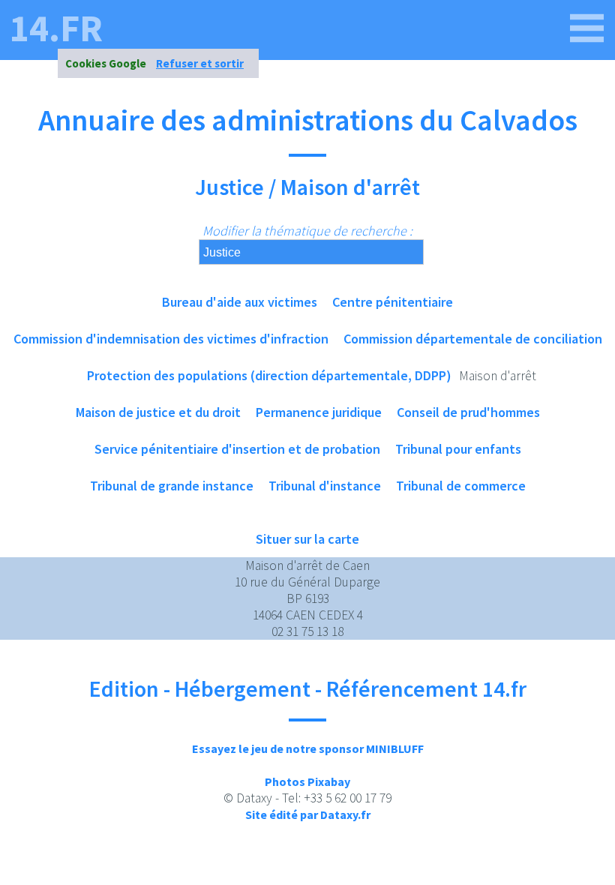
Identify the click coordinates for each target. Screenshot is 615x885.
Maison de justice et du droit (158, 412)
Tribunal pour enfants (458, 449)
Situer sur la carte (307, 539)
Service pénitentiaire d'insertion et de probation (237, 449)
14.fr (56, 28)
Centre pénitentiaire (392, 301)
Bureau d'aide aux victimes (239, 301)
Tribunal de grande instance (172, 485)
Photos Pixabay (307, 781)
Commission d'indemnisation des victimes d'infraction (171, 338)
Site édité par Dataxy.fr (307, 814)
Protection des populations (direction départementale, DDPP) (269, 375)
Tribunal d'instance (324, 485)
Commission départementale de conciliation (473, 338)
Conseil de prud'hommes (468, 412)
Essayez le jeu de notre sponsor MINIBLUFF (308, 748)
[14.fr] (587, 28)
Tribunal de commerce (461, 485)
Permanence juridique (319, 412)
